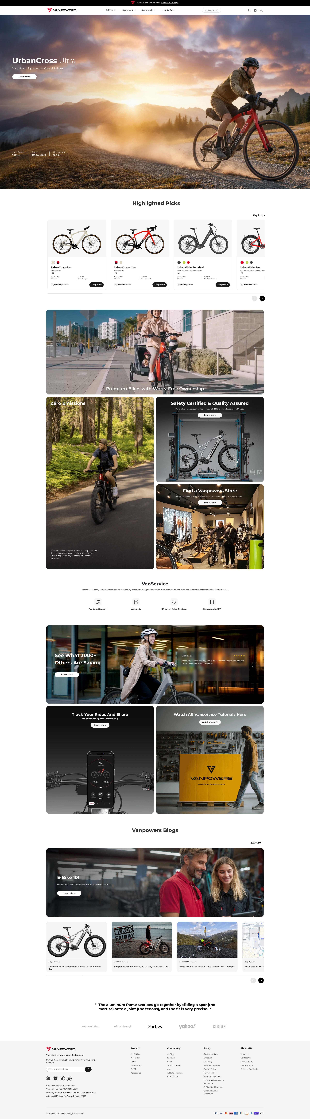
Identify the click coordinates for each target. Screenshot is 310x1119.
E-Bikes (109, 10)
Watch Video (208, 722)
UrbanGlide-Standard (190, 267)
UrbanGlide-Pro (250, 267)
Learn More (24, 76)
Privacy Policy (210, 1073)
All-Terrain (135, 1058)
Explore (258, 215)
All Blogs (171, 1054)
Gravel (133, 1061)
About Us (245, 1054)
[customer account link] (261, 10)
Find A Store (172, 1076)
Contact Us (246, 1058)
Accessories (136, 1073)
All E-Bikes (135, 1054)
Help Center (167, 10)
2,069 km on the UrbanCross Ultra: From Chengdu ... (207, 968)
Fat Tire (134, 1069)
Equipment (127, 10)
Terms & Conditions (212, 1076)
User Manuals (247, 1065)
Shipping (208, 1058)
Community (147, 10)
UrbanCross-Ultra (125, 267)
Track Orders (246, 1061)
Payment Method (212, 1065)
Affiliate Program (175, 1073)
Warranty (208, 1061)
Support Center (174, 1065)
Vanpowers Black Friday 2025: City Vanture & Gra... (142, 966)
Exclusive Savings (169, 3)
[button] (262, 298)
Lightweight (136, 1065)
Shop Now (96, 284)
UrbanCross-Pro (61, 267)
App (169, 1069)
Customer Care (211, 1054)
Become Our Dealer (250, 1069)
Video (169, 1061)
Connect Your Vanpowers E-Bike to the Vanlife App (75, 968)
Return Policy (210, 1069)
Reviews (171, 1058)
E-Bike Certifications (213, 1087)
